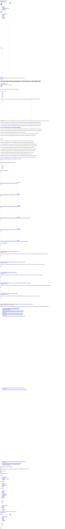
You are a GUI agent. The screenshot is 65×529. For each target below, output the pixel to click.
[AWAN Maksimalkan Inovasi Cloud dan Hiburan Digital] (4, 292)
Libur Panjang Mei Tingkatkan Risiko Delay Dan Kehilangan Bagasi (12, 311)
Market (1, 252)
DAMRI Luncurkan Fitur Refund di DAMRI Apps (12, 127)
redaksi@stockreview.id (4, 473)
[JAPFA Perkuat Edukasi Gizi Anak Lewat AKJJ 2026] (10, 308)
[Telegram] (2, 167)
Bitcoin (3, 497)
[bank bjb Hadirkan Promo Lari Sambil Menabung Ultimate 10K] (8, 193)
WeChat (20, 158)
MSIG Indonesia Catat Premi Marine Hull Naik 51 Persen (9, 183)
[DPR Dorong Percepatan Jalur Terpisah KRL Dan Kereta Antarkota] (12, 313)
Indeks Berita (4, 477)
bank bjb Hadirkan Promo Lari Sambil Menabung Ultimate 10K (10, 194)
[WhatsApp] (2, 97)
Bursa (3, 491)
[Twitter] (2, 94)
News (3, 507)
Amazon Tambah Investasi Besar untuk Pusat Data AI (8, 272)
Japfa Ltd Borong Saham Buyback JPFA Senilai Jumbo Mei (11, 464)
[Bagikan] (1, 86)
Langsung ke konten (3, 0)
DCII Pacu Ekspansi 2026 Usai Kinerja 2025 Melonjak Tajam (9, 251)
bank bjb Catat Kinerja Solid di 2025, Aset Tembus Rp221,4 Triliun (10, 229)
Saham (3, 490)
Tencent (7, 120)
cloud (12, 158)
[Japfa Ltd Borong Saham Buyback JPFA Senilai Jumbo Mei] (11, 463)
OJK (3, 493)
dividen (3, 496)
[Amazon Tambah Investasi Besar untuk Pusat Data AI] (4, 271)
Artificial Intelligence (8, 158)
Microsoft (14, 158)
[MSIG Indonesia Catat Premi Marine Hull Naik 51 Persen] (8, 182)
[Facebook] (2, 92)
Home (3, 6)
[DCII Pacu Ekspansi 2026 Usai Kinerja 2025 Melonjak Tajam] (4, 250)
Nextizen (3, 9)
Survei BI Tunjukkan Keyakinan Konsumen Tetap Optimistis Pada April (13, 387)
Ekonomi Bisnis (4, 485)
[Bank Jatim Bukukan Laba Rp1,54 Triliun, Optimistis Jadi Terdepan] (8, 205)
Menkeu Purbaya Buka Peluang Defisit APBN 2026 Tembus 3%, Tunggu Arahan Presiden (14, 241)
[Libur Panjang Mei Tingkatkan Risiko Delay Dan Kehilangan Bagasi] (13, 310)
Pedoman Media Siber (5, 8)
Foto (3, 486)
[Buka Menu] (1, 4)
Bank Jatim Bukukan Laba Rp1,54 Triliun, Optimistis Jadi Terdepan (10, 206)
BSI (2, 498)
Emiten (3, 492)
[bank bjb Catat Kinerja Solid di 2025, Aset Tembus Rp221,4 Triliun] (8, 228)
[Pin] (2, 96)
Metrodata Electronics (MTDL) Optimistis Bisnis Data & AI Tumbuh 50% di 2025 (12, 261)
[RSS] (2, 503)
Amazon (3, 158)
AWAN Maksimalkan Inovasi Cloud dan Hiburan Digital (9, 293)
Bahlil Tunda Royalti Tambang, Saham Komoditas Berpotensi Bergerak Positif (14, 461)
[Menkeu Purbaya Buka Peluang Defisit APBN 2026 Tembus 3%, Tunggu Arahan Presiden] (8, 240)
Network (1, 78)
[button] (10, 3)
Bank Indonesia (4, 494)
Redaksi (3, 7)
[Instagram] (2, 502)
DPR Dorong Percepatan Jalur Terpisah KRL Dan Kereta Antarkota (12, 314)
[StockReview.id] (3, 1)
